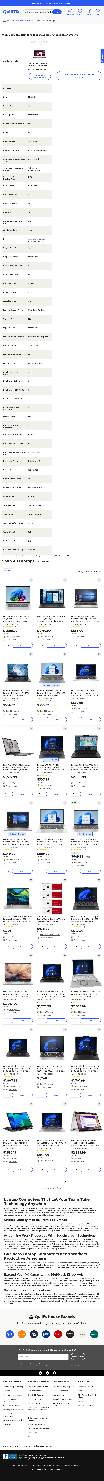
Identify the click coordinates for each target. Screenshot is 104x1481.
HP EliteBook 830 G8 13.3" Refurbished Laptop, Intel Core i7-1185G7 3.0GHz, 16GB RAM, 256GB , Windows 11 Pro (85, 693)
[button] (102, 3)
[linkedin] (47, 1373)
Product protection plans (39, 1428)
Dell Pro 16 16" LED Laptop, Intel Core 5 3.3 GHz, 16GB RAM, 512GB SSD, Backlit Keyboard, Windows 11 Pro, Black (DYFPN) (16, 767)
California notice (53, 1465)
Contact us (7, 1424)
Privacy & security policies (14, 1420)
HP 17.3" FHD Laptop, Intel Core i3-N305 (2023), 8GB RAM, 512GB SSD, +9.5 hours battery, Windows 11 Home (50, 841)
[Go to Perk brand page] (46, 1334)
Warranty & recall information (10, 1415)
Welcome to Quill (85, 1386)
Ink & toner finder (60, 1391)
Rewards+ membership (38, 1386)
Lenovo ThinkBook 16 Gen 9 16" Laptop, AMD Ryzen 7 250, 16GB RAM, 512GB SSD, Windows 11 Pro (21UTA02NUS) (51, 1142)
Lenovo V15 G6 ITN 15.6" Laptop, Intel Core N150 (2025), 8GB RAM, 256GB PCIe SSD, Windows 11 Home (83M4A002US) (51, 767)
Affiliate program (35, 1437)
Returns (6, 1391)
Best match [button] (92, 571)
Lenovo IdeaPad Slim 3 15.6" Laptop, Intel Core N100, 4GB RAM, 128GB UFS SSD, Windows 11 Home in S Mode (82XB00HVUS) (51, 693)
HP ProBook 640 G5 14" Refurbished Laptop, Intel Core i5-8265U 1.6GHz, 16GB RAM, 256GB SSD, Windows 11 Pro (17, 841)
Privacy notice (37, 1465)
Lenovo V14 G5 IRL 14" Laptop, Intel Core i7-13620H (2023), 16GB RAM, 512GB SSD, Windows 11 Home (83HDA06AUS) (85, 919)
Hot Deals (41, 21)
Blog (80, 1391)
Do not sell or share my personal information (47, 1469)
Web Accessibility (85, 1405)
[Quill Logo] (11, 12)
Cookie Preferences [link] (71, 1465)
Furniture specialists (36, 1424)
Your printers (58, 1395)
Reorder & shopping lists (63, 1386)
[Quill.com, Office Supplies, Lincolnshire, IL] (10, 1457)
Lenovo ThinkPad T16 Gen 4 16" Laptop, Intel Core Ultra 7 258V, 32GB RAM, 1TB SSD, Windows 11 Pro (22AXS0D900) (17, 1068)
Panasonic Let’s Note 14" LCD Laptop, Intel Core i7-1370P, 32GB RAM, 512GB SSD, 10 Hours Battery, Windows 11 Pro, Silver (85, 994)
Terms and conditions (39, 1363)
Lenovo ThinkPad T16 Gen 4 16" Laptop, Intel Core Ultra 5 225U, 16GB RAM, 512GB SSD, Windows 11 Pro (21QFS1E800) (51, 994)
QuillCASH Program (36, 1395)
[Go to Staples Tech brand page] (70, 1334)
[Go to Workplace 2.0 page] (94, 1334)
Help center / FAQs (11, 1405)
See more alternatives (40, 76)
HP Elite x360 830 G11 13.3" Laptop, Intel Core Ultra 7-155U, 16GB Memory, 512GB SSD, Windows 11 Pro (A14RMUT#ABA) (50, 1068)
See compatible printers (50, 934)
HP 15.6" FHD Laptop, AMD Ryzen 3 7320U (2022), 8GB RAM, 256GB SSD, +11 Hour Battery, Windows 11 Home (84, 841)
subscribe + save (35, 1399)
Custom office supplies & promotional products (38, 1408)
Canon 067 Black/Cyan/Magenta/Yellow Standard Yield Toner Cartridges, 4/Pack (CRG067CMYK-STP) (51, 919)
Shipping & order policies (13, 1410)
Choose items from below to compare (81, 76)
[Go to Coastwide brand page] (22, 1334)
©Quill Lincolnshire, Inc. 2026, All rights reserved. (36, 1457)
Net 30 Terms (34, 1403)
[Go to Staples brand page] (58, 1334)
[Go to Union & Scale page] (82, 1334)
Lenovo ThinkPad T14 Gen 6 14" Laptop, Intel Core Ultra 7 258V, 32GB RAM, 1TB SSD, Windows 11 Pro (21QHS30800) (85, 1068)
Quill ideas (32, 1433)
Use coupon (78, 1356)
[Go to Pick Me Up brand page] (34, 1334)
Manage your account (12, 1395)
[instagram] (40, 1373)
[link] (31, 580)
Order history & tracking (13, 1386)
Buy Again (52, 21)
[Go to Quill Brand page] (10, 1334)
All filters (9, 571)
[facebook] (55, 1373)
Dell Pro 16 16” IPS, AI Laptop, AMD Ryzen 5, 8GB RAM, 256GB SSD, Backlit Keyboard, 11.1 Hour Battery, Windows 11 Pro (52, 618)
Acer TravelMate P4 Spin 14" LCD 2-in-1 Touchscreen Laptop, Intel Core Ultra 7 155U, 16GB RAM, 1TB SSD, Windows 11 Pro (17, 1142)
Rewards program (35, 1391)
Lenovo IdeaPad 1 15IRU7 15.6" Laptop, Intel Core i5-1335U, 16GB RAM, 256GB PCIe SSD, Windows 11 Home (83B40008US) (17, 693)
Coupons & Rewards (25, 21)
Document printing (36, 1414)
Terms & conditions (20, 1465)
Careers (81, 1401)
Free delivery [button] (11, 640)
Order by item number (62, 1399)
